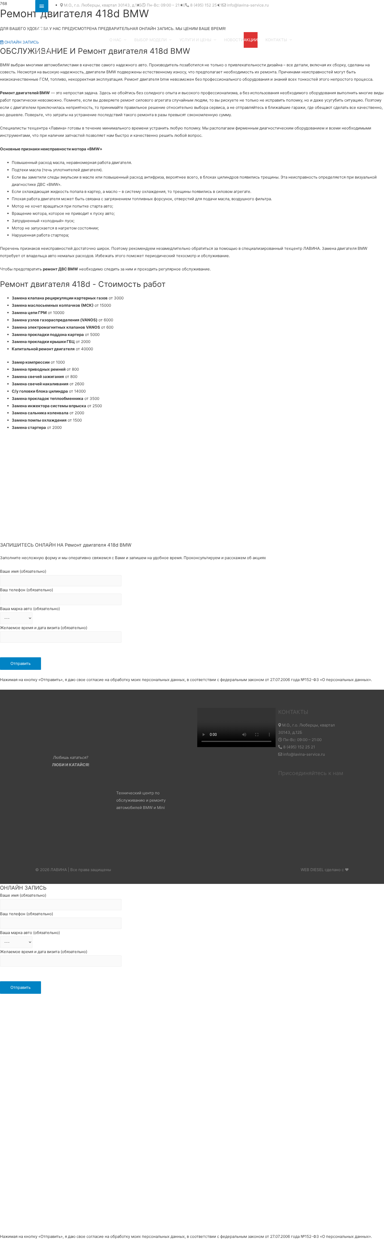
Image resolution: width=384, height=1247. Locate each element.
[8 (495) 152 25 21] (41, 6)
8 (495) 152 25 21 (298, 746)
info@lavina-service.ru (303, 754)
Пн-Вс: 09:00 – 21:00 (302, 739)
